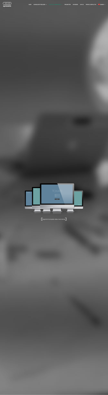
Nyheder (75, 4)
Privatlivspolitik (91, 4)
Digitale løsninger (55, 4)
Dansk (102, 4)
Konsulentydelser (39, 4)
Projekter (68, 4)
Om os (82, 4)
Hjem (30, 4)
